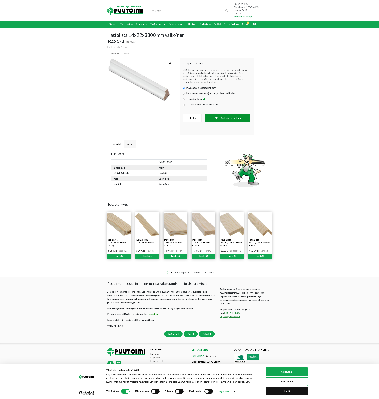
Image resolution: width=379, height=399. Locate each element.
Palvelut (207, 334)
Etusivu (167, 272)
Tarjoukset (173, 334)
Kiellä (287, 391)
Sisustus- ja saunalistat (203, 272)
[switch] (155, 391)
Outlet (190, 334)
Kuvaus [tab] (130, 144)
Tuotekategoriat (181, 272)
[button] (170, 63)
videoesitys (152, 314)
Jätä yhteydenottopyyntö (251, 349)
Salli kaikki (286, 371)
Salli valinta (287, 381)
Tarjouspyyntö (157, 360)
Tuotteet (154, 353)
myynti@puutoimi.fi (230, 316)
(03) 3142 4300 (241, 4)
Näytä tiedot (224, 391)
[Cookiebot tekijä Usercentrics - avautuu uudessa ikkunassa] (87, 393)
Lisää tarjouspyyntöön (229, 117)
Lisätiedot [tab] (116, 144)
